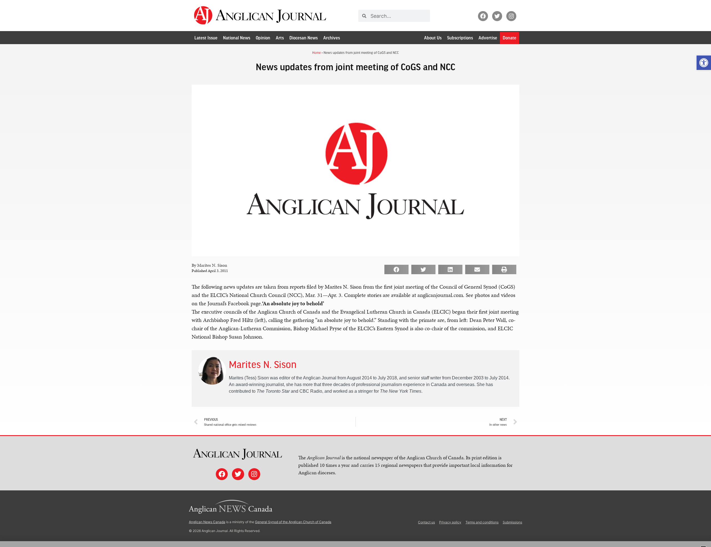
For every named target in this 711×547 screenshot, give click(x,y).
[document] (355, 273)
